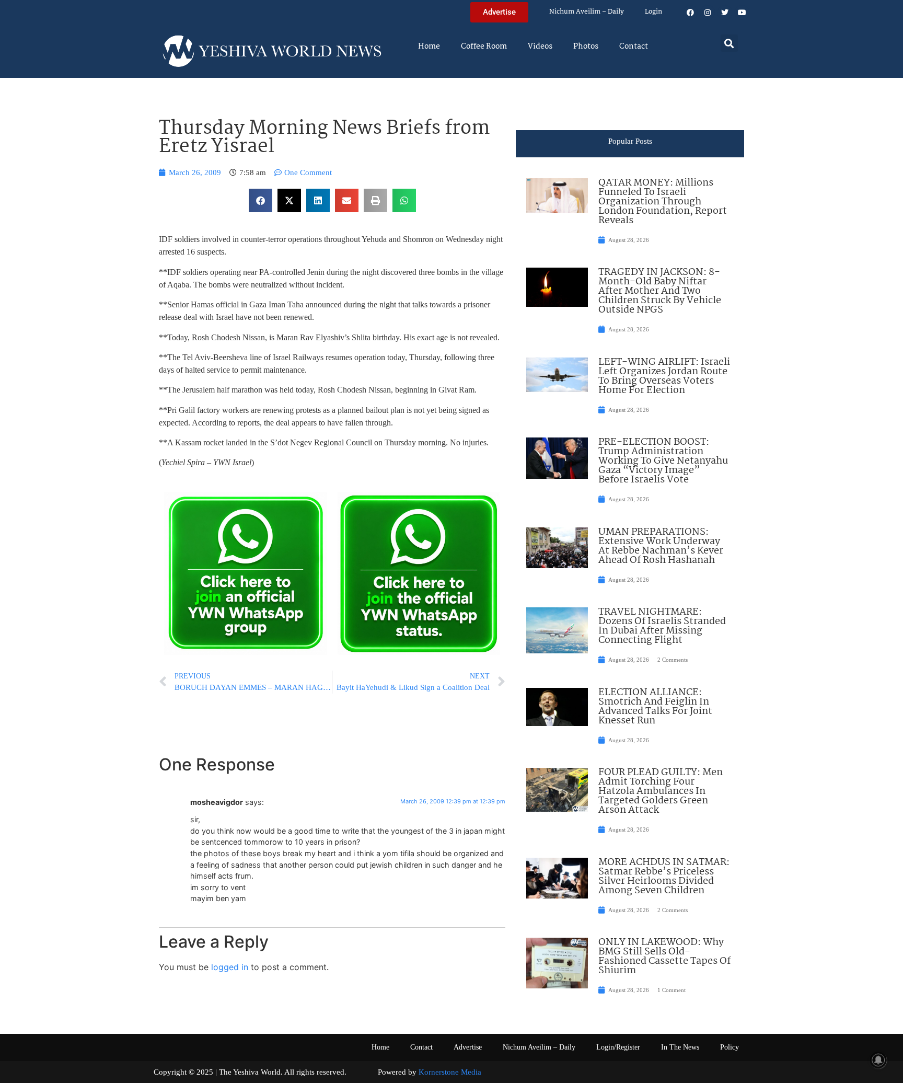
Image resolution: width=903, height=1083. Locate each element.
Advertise (468, 1047)
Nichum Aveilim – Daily (586, 11)
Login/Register (618, 1047)
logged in (229, 967)
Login (653, 11)
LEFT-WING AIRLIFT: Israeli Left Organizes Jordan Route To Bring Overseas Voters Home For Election (664, 376)
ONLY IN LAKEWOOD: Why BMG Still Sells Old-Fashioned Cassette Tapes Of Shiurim (664, 956)
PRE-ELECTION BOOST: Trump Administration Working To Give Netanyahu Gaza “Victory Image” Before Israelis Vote (663, 461)
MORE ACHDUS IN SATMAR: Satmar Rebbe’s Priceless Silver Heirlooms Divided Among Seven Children (664, 876)
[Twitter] (724, 12)
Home (429, 46)
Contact (633, 46)
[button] (729, 43)
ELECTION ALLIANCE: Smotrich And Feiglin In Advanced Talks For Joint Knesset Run (655, 707)
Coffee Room (484, 46)
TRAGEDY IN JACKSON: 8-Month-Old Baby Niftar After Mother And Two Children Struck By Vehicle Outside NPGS (659, 291)
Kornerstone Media (450, 1072)
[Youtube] (742, 12)
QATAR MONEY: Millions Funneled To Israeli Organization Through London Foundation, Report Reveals (662, 201)
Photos (585, 46)
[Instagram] (707, 12)
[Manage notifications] (878, 1060)
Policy (729, 1047)
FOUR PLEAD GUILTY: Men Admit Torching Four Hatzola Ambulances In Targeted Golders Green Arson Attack (660, 791)
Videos (540, 46)
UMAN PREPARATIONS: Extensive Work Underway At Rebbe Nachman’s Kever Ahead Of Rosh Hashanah (660, 546)
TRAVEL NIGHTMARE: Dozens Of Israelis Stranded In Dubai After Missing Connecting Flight (662, 626)
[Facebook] (690, 12)
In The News (680, 1047)
